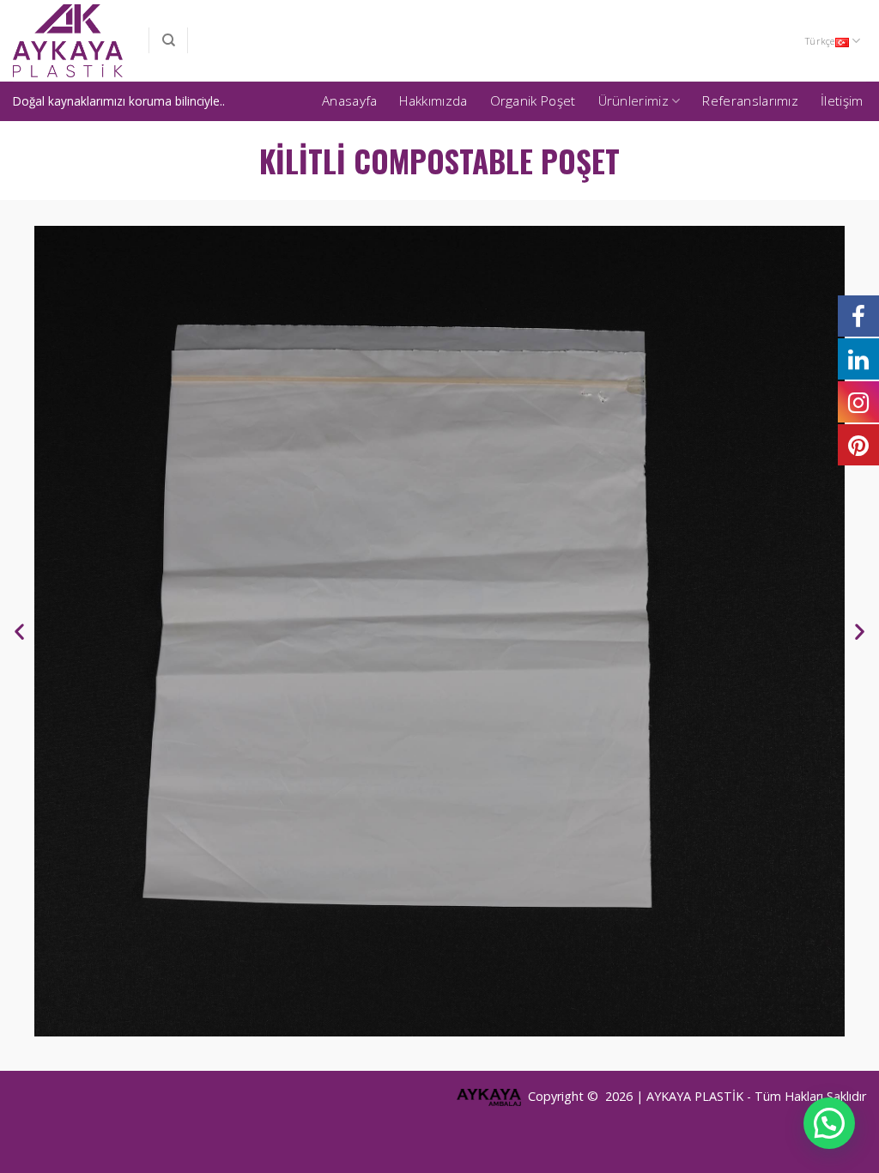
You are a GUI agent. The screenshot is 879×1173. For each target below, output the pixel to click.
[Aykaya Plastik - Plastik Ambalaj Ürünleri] (68, 41)
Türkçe (819, 40)
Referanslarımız (750, 101)
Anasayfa (349, 101)
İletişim (842, 101)
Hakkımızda (433, 101)
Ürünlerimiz (633, 101)
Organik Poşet (533, 101)
